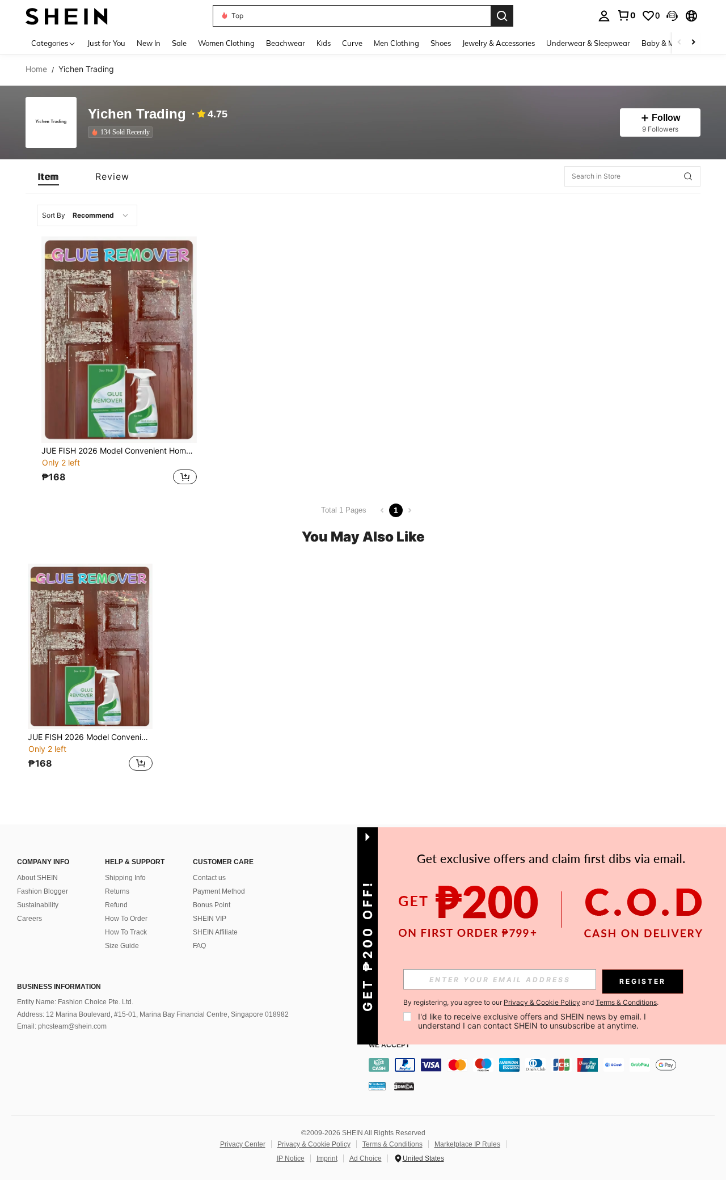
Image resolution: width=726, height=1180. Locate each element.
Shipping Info (125, 878)
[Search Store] (688, 176)
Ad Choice (365, 1158)
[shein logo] (67, 15)
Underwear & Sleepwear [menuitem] (588, 43)
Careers (29, 919)
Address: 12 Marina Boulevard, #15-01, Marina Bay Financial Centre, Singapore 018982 (153, 1014)
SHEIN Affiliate (215, 932)
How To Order (126, 919)
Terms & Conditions (392, 1144)
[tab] (48, 176)
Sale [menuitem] (179, 43)
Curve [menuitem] (352, 43)
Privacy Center (242, 1144)
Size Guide (122, 946)
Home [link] (36, 69)
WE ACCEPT (389, 1045)
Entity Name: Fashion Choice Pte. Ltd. (75, 1002)
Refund (116, 905)
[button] (672, 16)
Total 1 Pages (343, 510)
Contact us (209, 878)
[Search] (502, 16)
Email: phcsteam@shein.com (62, 1026)
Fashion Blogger (42, 891)
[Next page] (409, 510)
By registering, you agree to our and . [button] (531, 1002)
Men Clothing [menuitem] (396, 43)
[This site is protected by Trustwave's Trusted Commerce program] (377, 1086)
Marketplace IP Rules (467, 1144)
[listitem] (122, 132)
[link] (626, 15)
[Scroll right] (693, 43)
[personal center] (604, 16)
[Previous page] (382, 510)
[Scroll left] (679, 43)
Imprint (326, 1158)
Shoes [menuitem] (440, 43)
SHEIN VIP (209, 919)
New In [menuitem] (149, 43)
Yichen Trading (137, 114)
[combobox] (87, 215)
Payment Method (219, 891)
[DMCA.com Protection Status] (404, 1086)
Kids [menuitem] (323, 43)
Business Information (59, 987)
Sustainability (37, 905)
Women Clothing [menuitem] (226, 43)
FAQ (199, 946)
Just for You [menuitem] (106, 43)
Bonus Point (211, 905)
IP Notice (291, 1158)
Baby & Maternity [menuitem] (671, 43)
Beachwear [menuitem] (285, 43)
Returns (117, 891)
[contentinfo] (544, 1065)
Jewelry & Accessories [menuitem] (498, 43)
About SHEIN (37, 878)
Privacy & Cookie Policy (314, 1144)
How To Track (126, 932)
